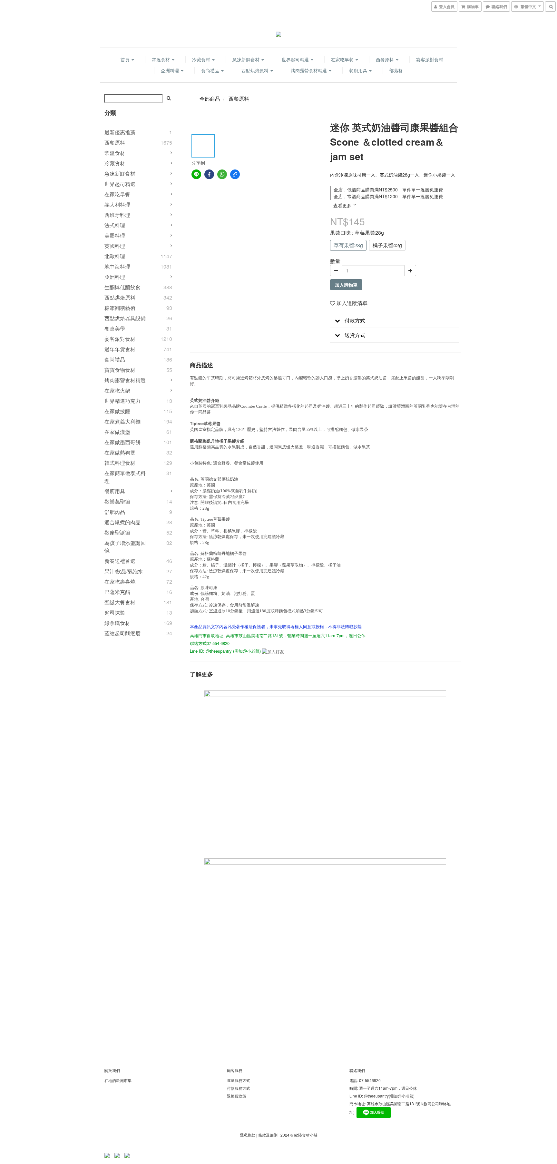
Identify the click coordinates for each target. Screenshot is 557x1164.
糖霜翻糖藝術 (119, 307)
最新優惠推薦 (119, 132)
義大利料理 (117, 204)
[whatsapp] (222, 174)
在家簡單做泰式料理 (125, 477)
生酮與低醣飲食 (122, 287)
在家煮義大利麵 (122, 421)
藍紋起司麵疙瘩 (122, 633)
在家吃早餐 (343, 59)
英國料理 (114, 246)
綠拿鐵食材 (117, 623)
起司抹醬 (114, 612)
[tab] (394, 320)
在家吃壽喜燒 (119, 581)
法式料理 (114, 225)
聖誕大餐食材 (119, 602)
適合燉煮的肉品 (122, 522)
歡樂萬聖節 (117, 501)
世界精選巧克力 (122, 400)
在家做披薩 (117, 411)
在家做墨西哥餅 (122, 442)
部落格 (396, 70)
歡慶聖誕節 (117, 532)
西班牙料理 (117, 215)
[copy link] (235, 174)
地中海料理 (117, 266)
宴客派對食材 (429, 59)
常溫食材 (161, 59)
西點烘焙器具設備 (125, 318)
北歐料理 (114, 256)
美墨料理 (114, 235)
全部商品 (210, 98)
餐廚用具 (358, 70)
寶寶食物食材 (119, 369)
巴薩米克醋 (117, 592)
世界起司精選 (296, 59)
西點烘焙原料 (255, 70)
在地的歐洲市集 (118, 1080)
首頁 (126, 59)
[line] (196, 174)
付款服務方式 (238, 1088)
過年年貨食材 (119, 349)
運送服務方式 (238, 1080)
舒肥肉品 (114, 512)
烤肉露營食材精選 (309, 70)
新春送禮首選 (119, 561)
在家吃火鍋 (117, 390)
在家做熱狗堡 (119, 452)
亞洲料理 (170, 70)
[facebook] (209, 174)
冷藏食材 (201, 59)
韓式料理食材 (119, 462)
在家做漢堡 (117, 431)
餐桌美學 (114, 328)
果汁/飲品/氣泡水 (123, 571)
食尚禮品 (210, 70)
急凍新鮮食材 (246, 59)
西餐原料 (385, 59)
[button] (394, 320)
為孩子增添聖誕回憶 (125, 546)
